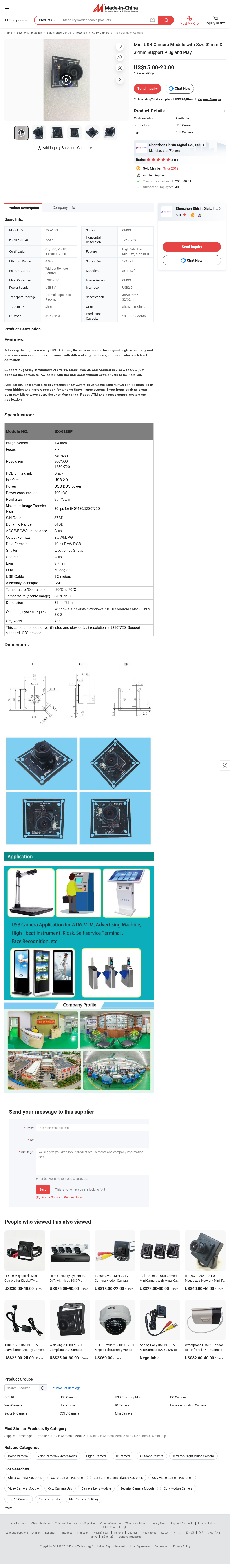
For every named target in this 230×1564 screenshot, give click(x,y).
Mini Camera (124, 1413)
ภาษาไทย (214, 1532)
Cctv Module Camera (178, 1488)
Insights (124, 1527)
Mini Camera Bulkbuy (84, 1499)
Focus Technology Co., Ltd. (85, 1546)
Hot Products (19, 1523)
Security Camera (15, 1413)
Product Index (206, 1523)
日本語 (190, 1532)
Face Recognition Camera (188, 1405)
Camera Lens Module (96, 1488)
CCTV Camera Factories (67, 1477)
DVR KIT (10, 1397)
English (35, 1532)
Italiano (118, 1532)
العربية (164, 1532)
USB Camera (68, 1397)
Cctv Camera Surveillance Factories (118, 1477)
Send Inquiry (147, 88)
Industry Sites (157, 1523)
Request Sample (209, 99)
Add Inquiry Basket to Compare (67, 147)
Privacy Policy (181, 1546)
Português (66, 1532)
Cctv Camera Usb (60, 1488)
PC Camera (178, 1397)
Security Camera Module (137, 1488)
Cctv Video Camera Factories (172, 1477)
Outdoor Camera (152, 1456)
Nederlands (149, 1532)
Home (8, 32)
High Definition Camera (128, 32)
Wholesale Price (135, 1523)
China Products (40, 1523)
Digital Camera (96, 1456)
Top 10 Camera (18, 1499)
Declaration (161, 1546)
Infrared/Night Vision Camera (193, 1456)
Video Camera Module (23, 1488)
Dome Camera (18, 1456)
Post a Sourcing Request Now (59, 1197)
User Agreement (140, 1546)
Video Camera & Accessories (57, 1456)
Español (50, 1532)
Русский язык (100, 1532)
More (8, 1507)
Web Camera (13, 1405)
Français (82, 1532)
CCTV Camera (100, 32)
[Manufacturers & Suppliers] (115, 7)
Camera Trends (49, 1499)
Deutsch (133, 1532)
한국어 (177, 1532)
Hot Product (68, 1405)
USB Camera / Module (130, 1397)
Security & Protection (29, 32)
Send (43, 1189)
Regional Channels (181, 1523)
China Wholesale (110, 1523)
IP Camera (122, 1405)
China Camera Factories (25, 1477)
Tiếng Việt (108, 1536)
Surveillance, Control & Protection (67, 32)
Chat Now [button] (182, 88)
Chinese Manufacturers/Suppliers (75, 1523)
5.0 (179, 215)
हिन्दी (201, 1532)
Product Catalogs (67, 1388)
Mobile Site (108, 1527)
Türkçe (93, 1536)
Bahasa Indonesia (130, 1536)
